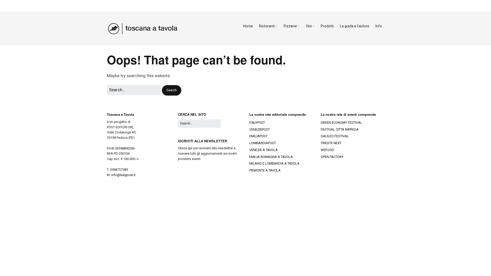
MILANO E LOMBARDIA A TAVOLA (274, 163)
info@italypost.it (123, 175)
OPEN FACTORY (332, 157)
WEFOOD (327, 150)
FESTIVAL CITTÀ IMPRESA (340, 129)
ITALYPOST (257, 122)
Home (248, 26)
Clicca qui (185, 148)
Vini (309, 26)
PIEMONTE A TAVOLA (265, 170)
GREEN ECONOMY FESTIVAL (341, 122)
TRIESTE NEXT (331, 143)
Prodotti (327, 26)
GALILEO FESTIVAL (335, 136)
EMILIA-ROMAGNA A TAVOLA (271, 157)
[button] (171, 90)
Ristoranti (267, 26)
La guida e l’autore (354, 26)
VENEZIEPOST (259, 129)
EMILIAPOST (258, 136)
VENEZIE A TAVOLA (263, 150)
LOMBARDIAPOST (262, 143)
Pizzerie (290, 26)
